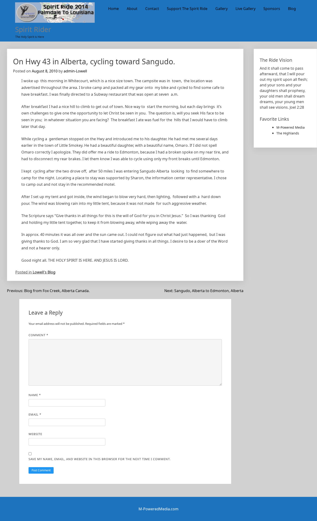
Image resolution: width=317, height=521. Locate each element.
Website (35, 434)
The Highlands (287, 133)
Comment (38, 335)
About (132, 8)
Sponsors (271, 8)
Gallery (221, 8)
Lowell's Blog (44, 272)
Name (35, 395)
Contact (152, 8)
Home (113, 8)
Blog (292, 8)
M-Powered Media (290, 127)
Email (35, 414)
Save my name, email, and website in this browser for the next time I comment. (100, 459)
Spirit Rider (33, 29)
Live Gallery (246, 8)
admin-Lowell (75, 71)
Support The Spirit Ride (187, 8)
